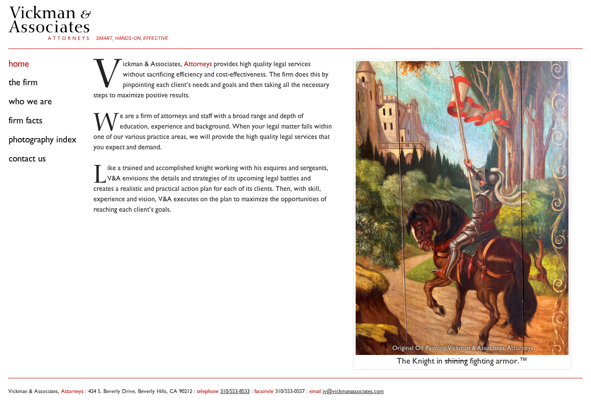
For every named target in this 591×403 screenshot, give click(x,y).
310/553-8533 (235, 391)
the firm (23, 82)
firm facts (25, 120)
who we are (30, 101)
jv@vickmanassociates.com (353, 391)
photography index (42, 139)
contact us (27, 158)
